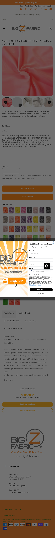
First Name (32, 250)
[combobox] (31, 271)
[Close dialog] (53, 242)
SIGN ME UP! (41, 289)
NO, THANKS (41, 293)
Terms (39, 284)
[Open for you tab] (47, 266)
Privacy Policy (32, 284)
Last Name (32, 257)
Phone (31, 268)
